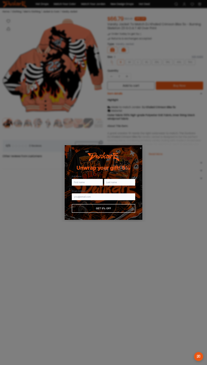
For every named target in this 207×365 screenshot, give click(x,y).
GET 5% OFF (103, 208)
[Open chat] (198, 356)
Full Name (77, 176)
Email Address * (79, 191)
